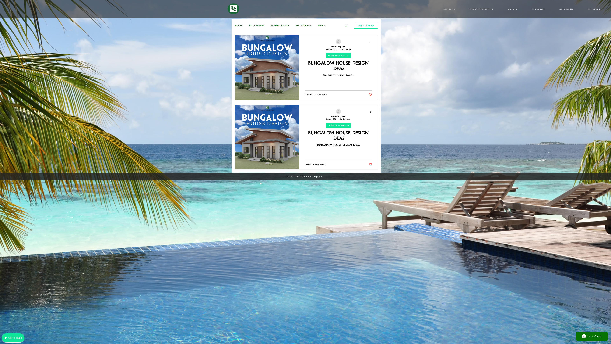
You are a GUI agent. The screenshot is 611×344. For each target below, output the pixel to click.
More (320, 26)
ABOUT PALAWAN (256, 26)
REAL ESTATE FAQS (304, 26)
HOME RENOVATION (338, 55)
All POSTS (239, 26)
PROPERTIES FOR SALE (280, 26)
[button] (346, 26)
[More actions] (371, 42)
